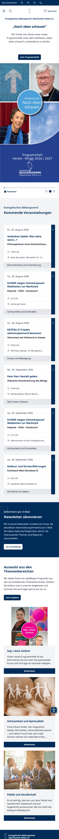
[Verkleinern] (34, 3)
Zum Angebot (12, 597)
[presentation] (46, 191)
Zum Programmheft (29, 57)
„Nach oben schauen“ (29, 26)
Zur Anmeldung (13, 546)
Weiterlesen (29, 671)
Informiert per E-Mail (17, 511)
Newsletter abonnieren (23, 517)
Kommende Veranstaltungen (27, 213)
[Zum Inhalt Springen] (22, 3)
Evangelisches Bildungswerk (21, 207)
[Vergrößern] (28, 3)
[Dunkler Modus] (41, 3)
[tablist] (50, 191)
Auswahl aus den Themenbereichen (19, 569)
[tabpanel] (29, 101)
